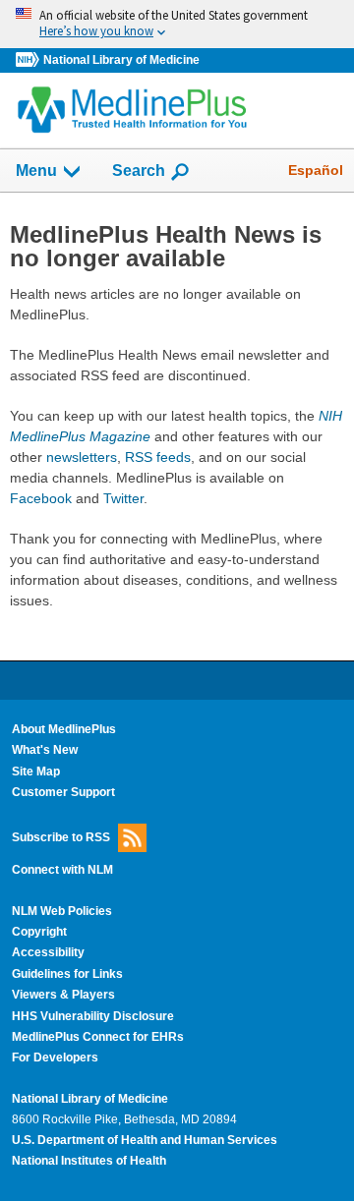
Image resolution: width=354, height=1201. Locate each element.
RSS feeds (158, 457)
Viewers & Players (63, 994)
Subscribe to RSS (61, 837)
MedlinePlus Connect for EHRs (98, 1037)
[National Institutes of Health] (29, 60)
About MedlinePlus (64, 729)
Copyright (39, 932)
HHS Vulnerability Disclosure (93, 1016)
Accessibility (48, 952)
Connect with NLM (62, 870)
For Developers (55, 1057)
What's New (45, 750)
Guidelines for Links (67, 974)
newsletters (81, 457)
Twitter (123, 498)
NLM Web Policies (62, 911)
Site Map (36, 771)
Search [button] (138, 170)
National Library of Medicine (121, 60)
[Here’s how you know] (177, 24)
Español (315, 170)
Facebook (41, 498)
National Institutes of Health (89, 1161)
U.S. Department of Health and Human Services (144, 1140)
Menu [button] (36, 170)
